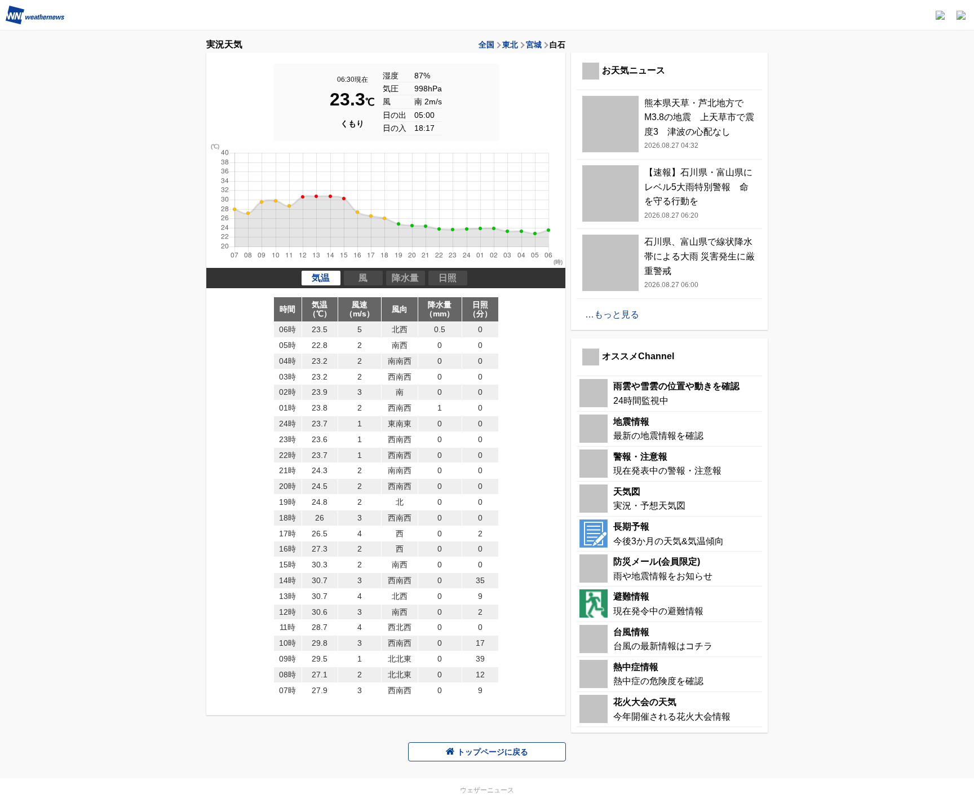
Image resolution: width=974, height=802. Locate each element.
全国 (486, 44)
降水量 (405, 278)
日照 (448, 278)
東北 (510, 44)
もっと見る (616, 314)
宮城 (534, 44)
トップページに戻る (492, 751)
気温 (321, 278)
